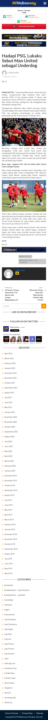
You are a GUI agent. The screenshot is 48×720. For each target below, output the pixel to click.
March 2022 (9, 358)
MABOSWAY (14, 73)
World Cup (8, 703)
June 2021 (8, 402)
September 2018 (11, 549)
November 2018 (10, 539)
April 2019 (8, 515)
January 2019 (9, 529)
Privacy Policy (27, 713)
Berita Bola (26, 256)
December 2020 (10, 417)
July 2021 (8, 398)
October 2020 (9, 427)
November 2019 (10, 481)
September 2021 (11, 388)
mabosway (17, 327)
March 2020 (9, 461)
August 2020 (9, 437)
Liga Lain (7, 639)
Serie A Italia (9, 683)
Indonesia (8, 605)
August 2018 (9, 554)
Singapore (8, 688)
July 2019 (8, 500)
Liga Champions (10, 624)
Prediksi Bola (9, 673)
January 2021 (9, 412)
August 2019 (9, 495)
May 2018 (8, 569)
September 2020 (11, 432)
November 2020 (10, 422)
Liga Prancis (9, 644)
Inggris (7, 610)
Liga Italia (8, 634)
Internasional (9, 615)
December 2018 (10, 534)
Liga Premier (9, 649)
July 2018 (8, 559)
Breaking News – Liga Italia (14, 595)
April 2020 (8, 456)
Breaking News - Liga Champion (28, 261)
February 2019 (10, 525)
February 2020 (10, 466)
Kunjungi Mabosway (27, 26)
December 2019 (10, 476)
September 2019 (11, 490)
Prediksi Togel (9, 678)
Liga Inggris (8, 629)
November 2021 (10, 378)
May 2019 (8, 510)
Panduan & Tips (10, 668)
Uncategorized (10, 698)
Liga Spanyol (9, 654)
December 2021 (10, 373)
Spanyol (7, 693)
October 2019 (9, 485)
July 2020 (8, 442)
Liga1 (6, 659)
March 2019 (9, 520)
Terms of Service (11, 713)
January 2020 (9, 471)
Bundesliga (8, 600)
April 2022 (8, 354)
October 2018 (9, 544)
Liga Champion (10, 619)
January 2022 (9, 368)
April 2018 (8, 573)
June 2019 (8, 505)
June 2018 (8, 564)
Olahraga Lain (9, 663)
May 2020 (8, 451)
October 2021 (9, 383)
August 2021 (9, 393)
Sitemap (39, 713)
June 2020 (8, 446)
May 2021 (8, 407)
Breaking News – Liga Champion (16, 590)
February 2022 (10, 363)
